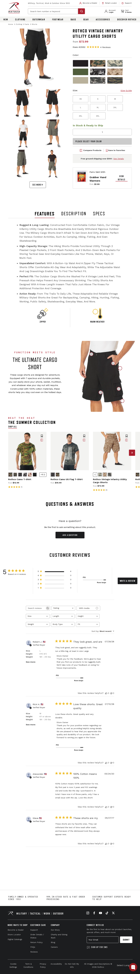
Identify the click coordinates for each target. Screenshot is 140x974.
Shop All (12, 426)
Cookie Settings (13, 965)
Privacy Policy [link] (43, 965)
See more (30, 662)
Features (45, 214)
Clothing (20, 19)
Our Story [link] (55, 930)
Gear (86, 19)
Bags (73, 19)
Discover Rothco (126, 19)
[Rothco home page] (14, 7)
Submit (126, 939)
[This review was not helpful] (111, 693)
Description (73, 213)
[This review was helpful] (106, 693)
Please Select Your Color (88, 141)
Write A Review (127, 581)
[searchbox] (35, 608)
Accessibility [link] (56, 964)
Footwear (57, 19)
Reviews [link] (34, 952)
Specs (99, 213)
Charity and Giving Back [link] (59, 936)
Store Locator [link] (14, 934)
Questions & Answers (70, 504)
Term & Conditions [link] (28, 965)
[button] (42, 436)
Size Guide (126, 90)
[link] (88, 3)
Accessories (103, 19)
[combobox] (63, 608)
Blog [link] (53, 942)
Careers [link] (54, 947)
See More (36, 184)
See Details (118, 159)
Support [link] (34, 930)
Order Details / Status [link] (37, 936)
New (6, 19)
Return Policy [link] (36, 942)
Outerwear (39, 19)
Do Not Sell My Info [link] (72, 965)
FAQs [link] (32, 947)
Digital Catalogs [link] (15, 939)
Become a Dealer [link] (16, 930)
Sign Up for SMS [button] (99, 947)
